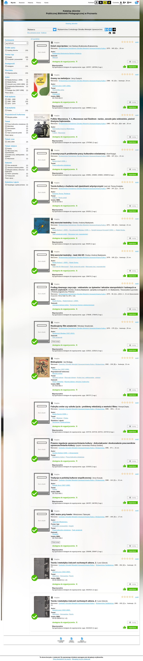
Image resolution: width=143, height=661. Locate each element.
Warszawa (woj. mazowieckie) (78, 234)
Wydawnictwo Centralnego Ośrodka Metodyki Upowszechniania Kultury (82, 328)
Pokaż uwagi (55, 341)
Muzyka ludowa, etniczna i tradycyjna (76, 381)
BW (100, 2)
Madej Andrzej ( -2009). (60, 230)
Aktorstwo (55, 576)
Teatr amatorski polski (59, 234)
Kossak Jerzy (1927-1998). (61, 485)
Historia (30, 2)
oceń (136, 42)
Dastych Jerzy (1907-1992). (61, 86)
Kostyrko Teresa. (61, 193)
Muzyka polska (57, 373)
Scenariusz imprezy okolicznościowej (82, 305)
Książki (71, 526)
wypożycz (132, 66)
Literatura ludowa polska (60, 305)
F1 (125, 2)
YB (105, 2)
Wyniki (13, 2)
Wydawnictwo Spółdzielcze (105, 565)
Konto (46, 2)
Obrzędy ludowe (57, 377)
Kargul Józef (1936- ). (59, 161)
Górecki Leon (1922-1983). (61, 572)
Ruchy (71, 576)
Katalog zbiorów (71, 23)
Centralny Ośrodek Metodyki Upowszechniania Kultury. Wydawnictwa (81, 364)
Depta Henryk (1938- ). (60, 414)
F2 (129, 2)
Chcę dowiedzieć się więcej (62, 659)
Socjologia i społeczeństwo (61, 422)
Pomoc (38, 2)
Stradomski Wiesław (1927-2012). (63, 333)
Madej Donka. (120, 230)
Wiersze (55, 57)
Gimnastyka (64, 576)
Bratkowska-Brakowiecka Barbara (66, 53)
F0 (121, 2)
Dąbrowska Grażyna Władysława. (63, 129)
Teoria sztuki (62, 197)
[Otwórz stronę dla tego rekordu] (42, 86)
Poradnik (55, 534)
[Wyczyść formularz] (109, 33)
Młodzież (59, 418)
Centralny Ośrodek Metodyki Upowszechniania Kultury (77, 565)
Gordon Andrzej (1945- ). (65, 453)
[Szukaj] (114, 29)
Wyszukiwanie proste (33, 33)
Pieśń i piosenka (57, 381)
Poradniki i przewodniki (60, 526)
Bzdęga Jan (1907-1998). (60, 369)
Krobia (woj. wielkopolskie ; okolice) (88, 377)
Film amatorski (57, 337)
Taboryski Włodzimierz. (60, 522)
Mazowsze (61, 133)
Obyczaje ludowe (70, 377)
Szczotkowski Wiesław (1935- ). (80, 230)
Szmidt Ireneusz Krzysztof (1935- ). (103, 230)
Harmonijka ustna (58, 90)
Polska (66, 418)
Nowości (21, 2)
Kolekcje (43, 33)
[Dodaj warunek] (110, 29)
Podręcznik (56, 94)
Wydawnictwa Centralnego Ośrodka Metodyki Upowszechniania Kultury (82, 48)
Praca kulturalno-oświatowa (61, 165)
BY (109, 2)
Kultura (54, 197)
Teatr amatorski (77, 530)
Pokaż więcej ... (10, 93)
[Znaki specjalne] (114, 33)
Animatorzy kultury (58, 457)
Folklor (54, 133)
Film (53, 418)
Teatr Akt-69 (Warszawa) (60, 266)
